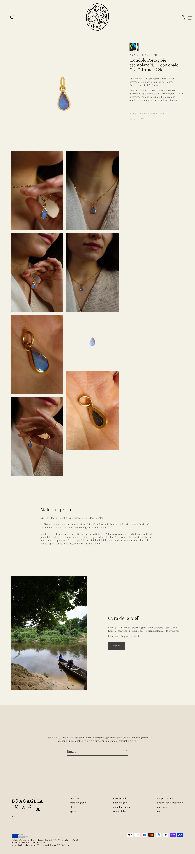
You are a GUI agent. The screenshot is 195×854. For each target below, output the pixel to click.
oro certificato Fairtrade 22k (158, 79)
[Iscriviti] (125, 751)
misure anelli (120, 798)
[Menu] (5, 17)
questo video (139, 90)
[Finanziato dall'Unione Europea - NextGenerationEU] (20, 836)
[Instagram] (13, 817)
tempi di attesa (165, 798)
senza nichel (119, 811)
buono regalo (120, 802)
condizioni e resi (166, 806)
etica (72, 806)
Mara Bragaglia (78, 802)
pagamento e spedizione (170, 802)
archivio (74, 798)
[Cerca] (12, 17)
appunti (74, 811)
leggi (116, 646)
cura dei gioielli (121, 806)
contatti (161, 811)
